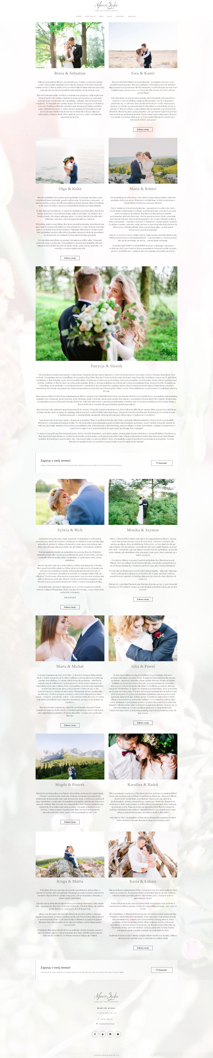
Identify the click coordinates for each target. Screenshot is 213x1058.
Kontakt (120, 16)
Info (101, 16)
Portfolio (90, 16)
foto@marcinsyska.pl (106, 1024)
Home (78, 16)
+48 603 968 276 (106, 1019)
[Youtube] (103, 1034)
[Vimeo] (118, 1034)
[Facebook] (95, 1034)
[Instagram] (110, 1034)
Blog (109, 16)
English (132, 16)
